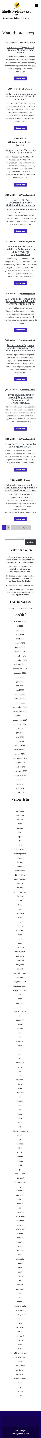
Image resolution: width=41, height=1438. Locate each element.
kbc (20, 1148)
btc (20, 909)
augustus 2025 (20, 673)
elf (20, 1037)
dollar (20, 1024)
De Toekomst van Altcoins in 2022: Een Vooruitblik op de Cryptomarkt (20, 96)
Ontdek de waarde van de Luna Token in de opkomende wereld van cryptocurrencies (20, 592)
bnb (20, 905)
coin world (20, 956)
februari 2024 (20, 750)
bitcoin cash (20, 871)
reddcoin (20, 1259)
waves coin (20, 1357)
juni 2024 (20, 733)
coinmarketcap (25, 142)
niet (20, 1199)
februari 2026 (20, 647)
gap (20, 1097)
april (20, 836)
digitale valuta (20, 1011)
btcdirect (20, 913)
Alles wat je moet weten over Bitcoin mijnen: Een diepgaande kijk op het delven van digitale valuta (20, 559)
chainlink (20, 930)
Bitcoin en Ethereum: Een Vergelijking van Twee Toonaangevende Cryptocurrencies (20, 398)
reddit (20, 1263)
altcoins (28, 89)
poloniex (20, 1242)
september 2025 (20, 669)
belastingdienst (20, 853)
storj (20, 1272)
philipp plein (20, 1229)
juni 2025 (20, 681)
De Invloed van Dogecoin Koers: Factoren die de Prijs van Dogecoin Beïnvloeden (20, 348)
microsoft (20, 1178)
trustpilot (20, 1310)
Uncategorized (28, 42)
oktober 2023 (20, 767)
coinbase (20, 960)
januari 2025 (20, 703)
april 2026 (20, 639)
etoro (20, 1067)
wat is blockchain (20, 1353)
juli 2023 (20, 779)
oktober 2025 (20, 664)
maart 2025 (20, 694)
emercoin (20, 1041)
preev (20, 1246)
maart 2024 (20, 745)
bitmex (20, 883)
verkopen (20, 1327)
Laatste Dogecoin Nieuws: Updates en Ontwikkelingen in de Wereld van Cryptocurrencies (20, 250)
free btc (20, 1092)
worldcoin (20, 1374)
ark (20, 841)
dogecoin (20, 145)
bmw (20, 900)
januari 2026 (20, 651)
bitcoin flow (20, 875)
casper (20, 926)
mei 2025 (20, 686)
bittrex (20, 888)
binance (20, 858)
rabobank (20, 1250)
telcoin (20, 1284)
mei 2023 (20, 788)
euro (20, 1075)
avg (20, 845)
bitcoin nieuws (20, 879)
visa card (20, 1336)
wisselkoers (20, 1366)
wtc (20, 1383)
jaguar (20, 1135)
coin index (20, 947)
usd (20, 1319)
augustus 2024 (20, 724)
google (20, 1101)
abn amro (20, 811)
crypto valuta (20, 981)
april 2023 (20, 792)
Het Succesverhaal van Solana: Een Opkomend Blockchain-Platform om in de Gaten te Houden (20, 578)
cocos (19, 939)
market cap (20, 1174)
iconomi (20, 1118)
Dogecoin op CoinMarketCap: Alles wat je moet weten (20, 151)
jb (20, 1139)
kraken (20, 1152)
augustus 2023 (20, 775)
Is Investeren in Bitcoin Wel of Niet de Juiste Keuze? (21, 445)
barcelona (20, 849)
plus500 (20, 1238)
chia (20, 935)
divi (20, 1016)
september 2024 (20, 720)
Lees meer (20, 78)
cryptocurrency (20, 990)
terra (20, 1293)
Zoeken (20, 538)
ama (20, 824)
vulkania (20, 1340)
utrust (20, 1323)
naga (20, 1186)
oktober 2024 (20, 715)
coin (20, 943)
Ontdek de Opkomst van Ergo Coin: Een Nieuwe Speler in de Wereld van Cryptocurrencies (20, 487)
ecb (20, 1033)
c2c (20, 922)
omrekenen (20, 1216)
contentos (20, 977)
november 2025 (20, 660)
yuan (20, 1395)
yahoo (20, 1391)
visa (20, 1331)
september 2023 (20, 771)
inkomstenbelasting (20, 1131)
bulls (20, 917)
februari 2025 (20, 698)
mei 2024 (20, 737)
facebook (20, 1080)
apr (20, 832)
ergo (28, 480)
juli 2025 (20, 677)
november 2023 (19, 762)
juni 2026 (20, 630)
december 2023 (20, 758)
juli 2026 (20, 626)
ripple (20, 1267)
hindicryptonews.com (16, 13)
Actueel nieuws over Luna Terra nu (20, 585)
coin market (20, 952)
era (20, 1050)
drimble (20, 1028)
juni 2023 (20, 784)
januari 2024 (20, 754)
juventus (20, 1144)
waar (20, 1344)
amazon (20, 828)
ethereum (20, 1063)
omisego (20, 1212)
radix (20, 1255)
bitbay (20, 862)
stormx (20, 1276)
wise (20, 1361)
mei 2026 (20, 634)
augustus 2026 (20, 622)
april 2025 (20, 690)
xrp (20, 1387)
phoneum (20, 1233)
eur (20, 1071)
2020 (20, 806)
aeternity (20, 815)
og (20, 1208)
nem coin (20, 1195)
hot (20, 1110)
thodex (20, 1302)
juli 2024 (20, 728)
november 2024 (20, 711)
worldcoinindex (20, 1378)
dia (20, 1007)
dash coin (20, 1003)
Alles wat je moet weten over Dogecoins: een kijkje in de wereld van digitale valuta (20, 301)
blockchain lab (20, 892)
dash (20, 999)
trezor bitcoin (20, 1306)
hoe (20, 1105)
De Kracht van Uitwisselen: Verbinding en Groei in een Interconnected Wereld (20, 569)
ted (20, 1280)
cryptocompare (20, 986)
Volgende (25, 527)
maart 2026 (20, 643)
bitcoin (13, 142)
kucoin (20, 1156)
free (20, 1088)
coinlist (20, 969)
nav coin (20, 1191)
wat (20, 1349)
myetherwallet (20, 1182)
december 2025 (20, 656)
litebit (20, 1165)
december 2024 (20, 707)
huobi (20, 1114)
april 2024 (20, 741)
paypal (20, 1225)
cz (20, 994)
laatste (20, 1161)
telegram (20, 1289)
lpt (20, 1169)
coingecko (20, 964)
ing (20, 1127)
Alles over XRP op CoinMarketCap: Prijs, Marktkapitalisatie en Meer (20, 202)
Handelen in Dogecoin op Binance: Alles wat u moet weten (20, 50)
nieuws (20, 1203)
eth (20, 1058)
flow (20, 1084)
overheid (20, 1220)
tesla (20, 1297)
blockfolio (20, 896)
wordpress (20, 1370)
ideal (20, 1122)
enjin (20, 1045)
